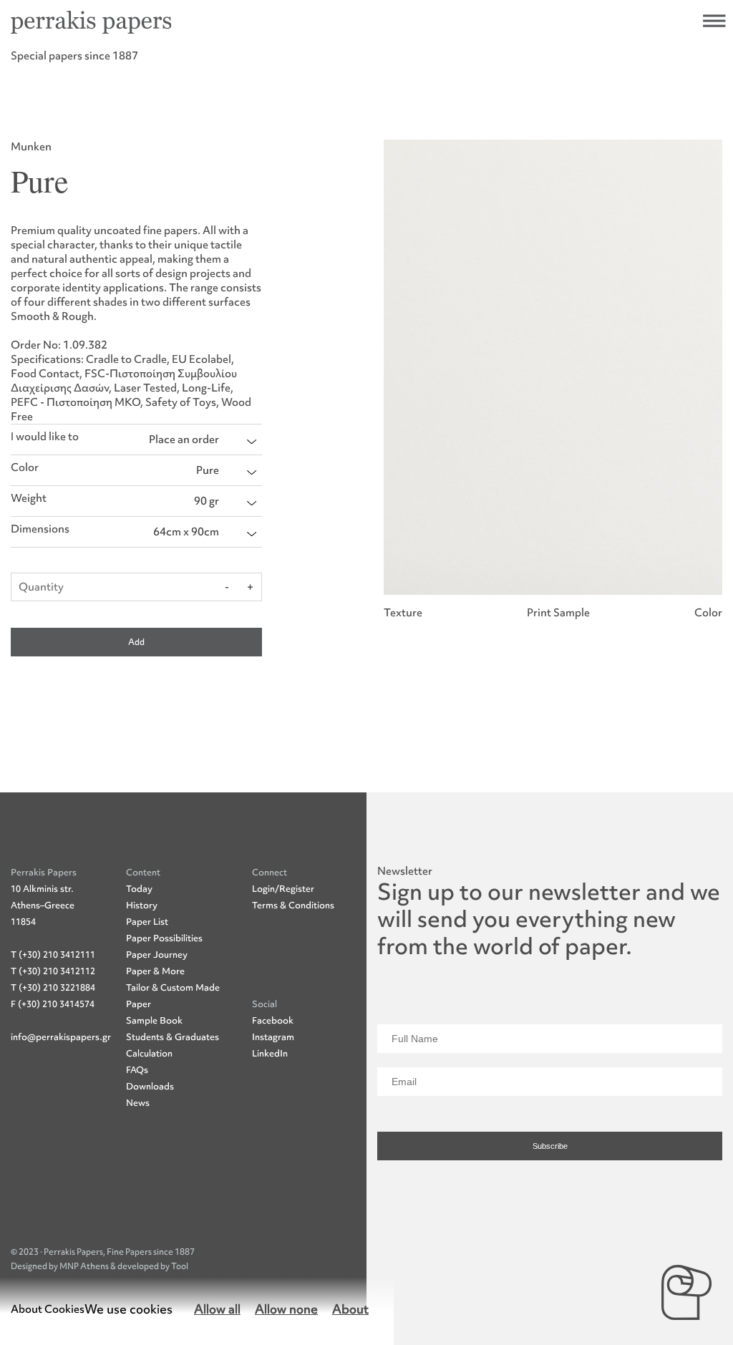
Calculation (149, 1053)
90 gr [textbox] (206, 501)
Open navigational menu (714, 20)
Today (139, 889)
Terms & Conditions (293, 905)
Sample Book (154, 1020)
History (141, 905)
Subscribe (550, 1146)
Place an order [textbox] (184, 439)
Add (136, 642)
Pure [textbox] (207, 470)
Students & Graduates (172, 1037)
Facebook (272, 1020)
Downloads (150, 1086)
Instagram (273, 1037)
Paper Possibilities (164, 938)
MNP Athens (84, 1266)
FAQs (137, 1070)
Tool (179, 1266)
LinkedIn (270, 1053)
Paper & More (155, 971)
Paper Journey (157, 954)
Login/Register (283, 889)
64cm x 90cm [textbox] (186, 532)
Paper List (147, 922)
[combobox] (202, 439)
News (138, 1103)
